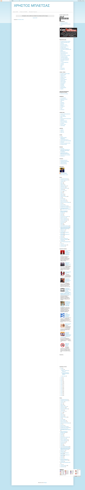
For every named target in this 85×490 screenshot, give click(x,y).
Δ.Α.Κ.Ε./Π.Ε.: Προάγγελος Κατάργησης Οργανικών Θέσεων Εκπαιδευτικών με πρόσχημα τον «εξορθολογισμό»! (65, 335)
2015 (61, 388)
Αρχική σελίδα (15, 11)
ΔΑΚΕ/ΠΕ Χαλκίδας (63, 196)
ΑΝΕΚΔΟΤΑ (62, 184)
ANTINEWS (62, 102)
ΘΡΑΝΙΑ (61, 50)
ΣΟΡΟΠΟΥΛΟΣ (62, 80)
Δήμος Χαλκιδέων (63, 116)
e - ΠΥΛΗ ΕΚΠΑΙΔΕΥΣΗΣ (64, 62)
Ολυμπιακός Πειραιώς (63, 122)
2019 (61, 383)
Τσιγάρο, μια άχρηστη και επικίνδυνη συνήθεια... (67, 344)
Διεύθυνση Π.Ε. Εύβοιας (64, 93)
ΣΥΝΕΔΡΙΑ (62, 240)
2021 (61, 380)
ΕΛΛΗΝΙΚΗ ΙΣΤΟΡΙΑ (63, 144)
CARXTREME (62, 125)
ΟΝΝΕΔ (61, 223)
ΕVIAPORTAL (62, 78)
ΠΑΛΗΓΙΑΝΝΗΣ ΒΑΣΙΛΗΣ (64, 446)
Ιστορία (61, 136)
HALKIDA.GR (62, 86)
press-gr (61, 107)
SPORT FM (62, 132)
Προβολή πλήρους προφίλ (64, 174)
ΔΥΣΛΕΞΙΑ (62, 43)
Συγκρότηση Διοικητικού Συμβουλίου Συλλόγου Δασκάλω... (65, 373)
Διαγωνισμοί (62, 204)
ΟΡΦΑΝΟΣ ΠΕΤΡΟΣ (63, 163)
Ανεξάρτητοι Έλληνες (63, 185)
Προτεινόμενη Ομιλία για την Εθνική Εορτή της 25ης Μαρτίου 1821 (68, 280)
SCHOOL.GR (62, 69)
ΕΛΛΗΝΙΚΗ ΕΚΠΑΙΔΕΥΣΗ (64, 48)
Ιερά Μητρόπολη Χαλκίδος (64, 216)
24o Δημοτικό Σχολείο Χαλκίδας (65, 41)
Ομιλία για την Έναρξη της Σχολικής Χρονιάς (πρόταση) (68, 263)
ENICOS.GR (62, 103)
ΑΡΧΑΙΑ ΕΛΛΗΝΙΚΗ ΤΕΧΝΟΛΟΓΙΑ (63, 138)
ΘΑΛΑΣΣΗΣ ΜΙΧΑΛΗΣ (63, 160)
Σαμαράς (61, 236)
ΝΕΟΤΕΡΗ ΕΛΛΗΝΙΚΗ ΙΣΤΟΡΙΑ (65, 143)
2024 (61, 379)
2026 (61, 368)
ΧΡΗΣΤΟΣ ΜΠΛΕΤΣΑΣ (32, 5)
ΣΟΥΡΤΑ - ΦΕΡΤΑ (63, 124)
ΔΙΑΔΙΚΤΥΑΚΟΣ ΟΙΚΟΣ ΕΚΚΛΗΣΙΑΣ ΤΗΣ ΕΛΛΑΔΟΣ (64, 153)
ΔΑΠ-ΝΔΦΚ (62, 198)
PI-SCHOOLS (62, 68)
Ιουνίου (62, 369)
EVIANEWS (62, 84)
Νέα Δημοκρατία (64, 400)
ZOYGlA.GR (62, 109)
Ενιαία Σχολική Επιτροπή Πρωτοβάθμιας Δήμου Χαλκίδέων (65, 208)
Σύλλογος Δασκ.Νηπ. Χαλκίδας (65, 55)
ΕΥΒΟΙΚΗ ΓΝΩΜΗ (63, 77)
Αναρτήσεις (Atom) (21, 19)
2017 (61, 385)
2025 (61, 377)
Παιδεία (61, 224)
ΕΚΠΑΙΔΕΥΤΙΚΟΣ (63, 47)
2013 (61, 391)
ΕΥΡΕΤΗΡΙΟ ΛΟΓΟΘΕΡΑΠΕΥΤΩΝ (65, 49)
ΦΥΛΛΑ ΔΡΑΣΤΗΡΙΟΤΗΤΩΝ (64, 58)
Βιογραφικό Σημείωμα (33, 11)
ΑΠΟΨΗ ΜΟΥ (62, 407)
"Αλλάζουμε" (62, 181)
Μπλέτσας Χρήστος (64, 173)
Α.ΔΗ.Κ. (61, 182)
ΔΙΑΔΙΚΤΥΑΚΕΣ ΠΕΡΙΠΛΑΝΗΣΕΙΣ (65, 140)
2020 (61, 381)
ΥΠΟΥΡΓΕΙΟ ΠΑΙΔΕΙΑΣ (64, 57)
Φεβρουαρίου (63, 376)
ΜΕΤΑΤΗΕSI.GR (62, 51)
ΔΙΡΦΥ (61, 117)
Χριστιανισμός (62, 246)
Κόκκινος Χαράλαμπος (63, 218)
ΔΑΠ (61, 197)
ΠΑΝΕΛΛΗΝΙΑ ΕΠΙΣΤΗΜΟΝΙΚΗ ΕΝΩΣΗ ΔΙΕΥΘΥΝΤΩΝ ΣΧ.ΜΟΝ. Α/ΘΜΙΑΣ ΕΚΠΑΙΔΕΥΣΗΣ (65, 228)
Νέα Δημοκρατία (62, 221)
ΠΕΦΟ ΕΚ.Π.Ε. (62, 229)
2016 (61, 387)
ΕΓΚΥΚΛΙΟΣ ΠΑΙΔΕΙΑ (63, 44)
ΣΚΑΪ (61, 101)
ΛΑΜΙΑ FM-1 (62, 100)
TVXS (61, 108)
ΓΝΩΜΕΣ (61, 189)
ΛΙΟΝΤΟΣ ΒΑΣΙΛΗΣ (63, 162)
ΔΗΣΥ (61, 203)
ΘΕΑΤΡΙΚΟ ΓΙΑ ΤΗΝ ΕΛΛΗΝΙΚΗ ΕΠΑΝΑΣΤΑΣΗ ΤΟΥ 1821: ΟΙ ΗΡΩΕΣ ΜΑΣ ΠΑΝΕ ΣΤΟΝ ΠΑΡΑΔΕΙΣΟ (65, 304)
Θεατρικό (61, 215)
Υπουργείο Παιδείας (63, 465)
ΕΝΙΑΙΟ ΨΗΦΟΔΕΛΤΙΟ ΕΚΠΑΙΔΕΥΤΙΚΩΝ (64, 211)
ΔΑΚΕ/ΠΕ (61, 195)
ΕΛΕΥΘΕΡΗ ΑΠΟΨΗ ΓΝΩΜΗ (65, 73)
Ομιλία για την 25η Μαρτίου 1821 (68, 324)
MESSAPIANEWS (63, 87)
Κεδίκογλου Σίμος (63, 217)
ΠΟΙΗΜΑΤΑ (62, 231)
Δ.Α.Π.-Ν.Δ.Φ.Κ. (62, 190)
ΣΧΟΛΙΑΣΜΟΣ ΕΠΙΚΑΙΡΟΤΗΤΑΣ (65, 241)
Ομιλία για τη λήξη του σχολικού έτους (68, 272)
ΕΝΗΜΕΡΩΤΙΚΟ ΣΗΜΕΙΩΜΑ (64, 427)
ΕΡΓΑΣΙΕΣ (62, 433)
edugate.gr (62, 64)
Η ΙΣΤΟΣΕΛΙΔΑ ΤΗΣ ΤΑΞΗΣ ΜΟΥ (65, 24)
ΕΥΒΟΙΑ (61, 214)
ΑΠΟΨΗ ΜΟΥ (64, 178)
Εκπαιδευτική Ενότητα (63, 205)
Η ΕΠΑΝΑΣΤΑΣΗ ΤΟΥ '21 (64, 139)
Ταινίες (61, 243)
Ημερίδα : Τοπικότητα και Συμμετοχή (65, 371)
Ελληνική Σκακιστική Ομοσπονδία (65, 118)
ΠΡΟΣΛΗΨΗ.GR (63, 54)
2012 (61, 392)
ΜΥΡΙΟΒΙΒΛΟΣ (62, 151)
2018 (61, 384)
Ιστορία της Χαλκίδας (23, 11)
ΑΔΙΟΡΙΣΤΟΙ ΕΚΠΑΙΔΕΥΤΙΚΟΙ (65, 42)
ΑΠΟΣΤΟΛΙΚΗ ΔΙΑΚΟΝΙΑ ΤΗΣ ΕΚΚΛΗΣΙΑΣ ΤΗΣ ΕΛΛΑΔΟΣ (65, 150)
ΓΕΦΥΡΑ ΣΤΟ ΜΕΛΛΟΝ (64, 188)
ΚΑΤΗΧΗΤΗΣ (62, 156)
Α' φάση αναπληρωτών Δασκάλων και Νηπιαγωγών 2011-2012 (67, 315)
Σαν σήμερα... (62, 123)
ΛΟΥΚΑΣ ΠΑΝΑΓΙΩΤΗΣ (64, 440)
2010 (61, 395)
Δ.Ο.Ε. (61, 25)
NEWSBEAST (62, 106)
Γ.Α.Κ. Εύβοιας (62, 115)
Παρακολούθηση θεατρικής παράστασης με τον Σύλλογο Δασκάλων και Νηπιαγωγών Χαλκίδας (65, 253)
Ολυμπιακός (62, 222)
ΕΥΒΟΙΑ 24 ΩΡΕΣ (63, 74)
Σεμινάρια (61, 237)
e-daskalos (62, 63)
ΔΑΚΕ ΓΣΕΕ (62, 194)
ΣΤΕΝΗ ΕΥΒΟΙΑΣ (63, 81)
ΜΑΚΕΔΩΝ (62, 119)
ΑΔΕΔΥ (61, 183)
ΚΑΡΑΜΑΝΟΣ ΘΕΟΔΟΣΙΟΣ (64, 161)
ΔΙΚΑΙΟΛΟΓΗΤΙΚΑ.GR (63, 99)
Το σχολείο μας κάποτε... (64, 56)
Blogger (45, 482)
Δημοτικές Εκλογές (63, 201)
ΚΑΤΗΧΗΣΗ (62, 148)
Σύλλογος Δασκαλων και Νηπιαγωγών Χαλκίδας (64, 239)
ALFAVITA (61, 61)
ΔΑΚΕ (61, 413)
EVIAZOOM (62, 85)
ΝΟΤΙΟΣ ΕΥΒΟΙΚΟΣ (63, 79)
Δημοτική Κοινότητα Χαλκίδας (65, 202)
